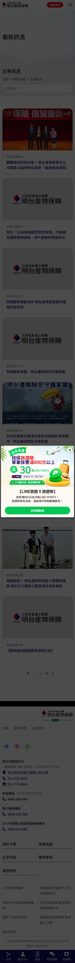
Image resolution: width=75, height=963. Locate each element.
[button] (70, 450)
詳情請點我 (37, 510)
